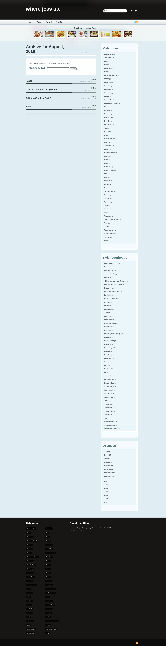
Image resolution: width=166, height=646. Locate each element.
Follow (135, 22)
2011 (106, 502)
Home (30, 22)
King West (107, 316)
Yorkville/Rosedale (110, 429)
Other (106, 174)
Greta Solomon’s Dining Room (41, 89)
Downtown (107, 288)
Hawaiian (107, 131)
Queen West (108, 376)
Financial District (110, 298)
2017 (106, 481)
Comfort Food (109, 100)
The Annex (108, 404)
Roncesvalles (109, 383)
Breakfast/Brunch (110, 75)
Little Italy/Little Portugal (112, 334)
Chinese (107, 89)
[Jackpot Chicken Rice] (116, 34)
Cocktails (107, 93)
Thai (105, 223)
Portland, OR (108, 369)
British (106, 79)
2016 (106, 485)
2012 (106, 499)
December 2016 (109, 473)
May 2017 (107, 455)
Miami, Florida (109, 341)
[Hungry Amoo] (94, 34)
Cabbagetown (109, 270)
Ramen (106, 188)
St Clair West (108, 397)
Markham (107, 337)
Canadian (107, 86)
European (107, 110)
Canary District (109, 274)
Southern (107, 198)
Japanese (107, 146)
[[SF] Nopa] (38, 34)
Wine (106, 240)
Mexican (107, 167)
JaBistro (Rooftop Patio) (38, 98)
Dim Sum (107, 107)
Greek (106, 128)
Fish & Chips (108, 117)
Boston (106, 267)
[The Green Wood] (71, 34)
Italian (106, 142)
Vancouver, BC (109, 422)
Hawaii (106, 306)
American (107, 58)
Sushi (106, 212)
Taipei (106, 400)
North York (108, 358)
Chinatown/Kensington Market (114, 281)
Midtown (107, 344)
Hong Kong (108, 309)
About (39, 22)
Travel (106, 226)
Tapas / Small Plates (111, 219)
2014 (106, 492)
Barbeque (107, 68)
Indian (106, 135)
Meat (106, 160)
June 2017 (107, 451)
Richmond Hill (109, 379)
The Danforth (108, 411)
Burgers (107, 82)
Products (107, 181)
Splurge (107, 205)
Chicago (107, 277)
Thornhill (107, 415)
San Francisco (109, 386)
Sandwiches (108, 191)
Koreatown (108, 320)
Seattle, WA (108, 393)
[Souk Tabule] (127, 34)
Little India (107, 330)
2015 (106, 488)
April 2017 (107, 458)
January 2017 (109, 469)
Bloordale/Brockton (111, 263)
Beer (106, 72)
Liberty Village (109, 327)
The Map (59, 22)
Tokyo (106, 418)
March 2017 (108, 462)
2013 (106, 495)
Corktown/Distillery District (113, 284)
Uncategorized (109, 230)
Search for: (37, 68)
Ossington (107, 362)
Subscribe (137, 22)
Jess (94, 79)
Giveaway (107, 124)
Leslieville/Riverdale (111, 323)
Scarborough (108, 390)
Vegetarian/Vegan (110, 233)
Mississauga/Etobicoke (112, 348)
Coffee (106, 96)
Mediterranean (109, 163)
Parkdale (107, 365)
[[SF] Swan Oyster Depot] (83, 34)
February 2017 (109, 465)
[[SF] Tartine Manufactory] (49, 34)
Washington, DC (109, 425)
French (106, 121)
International (108, 138)
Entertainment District (112, 291)
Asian (106, 61)
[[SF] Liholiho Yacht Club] (60, 34)
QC (105, 372)
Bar (105, 65)
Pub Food (107, 184)
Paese (29, 81)
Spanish (107, 202)
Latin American (109, 153)
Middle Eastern (109, 170)
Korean (106, 149)
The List (49, 22)
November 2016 (109, 476)
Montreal (107, 351)
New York (107, 355)
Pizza (106, 177)
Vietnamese (108, 237)
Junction (107, 313)
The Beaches (108, 408)
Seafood (107, 195)
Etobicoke (107, 295)
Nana (28, 107)
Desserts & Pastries (111, 103)
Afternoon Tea (109, 54)
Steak (106, 209)
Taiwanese (108, 216)
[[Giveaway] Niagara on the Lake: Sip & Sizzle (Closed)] (105, 34)
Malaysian (107, 156)
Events (106, 114)
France (106, 302)
